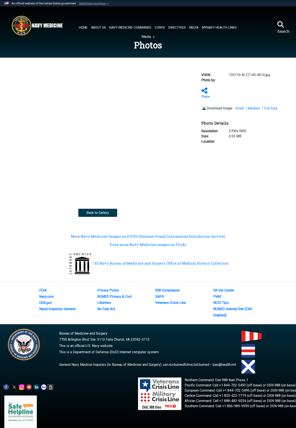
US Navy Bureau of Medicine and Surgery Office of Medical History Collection (161, 263)
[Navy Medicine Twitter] (14, 387)
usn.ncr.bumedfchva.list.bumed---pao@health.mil (199, 365)
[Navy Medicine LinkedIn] (36, 387)
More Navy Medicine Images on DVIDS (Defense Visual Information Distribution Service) (148, 236)
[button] (94, 3)
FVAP (217, 297)
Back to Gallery (97, 213)
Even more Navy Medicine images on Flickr (148, 244)
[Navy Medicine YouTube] (29, 387)
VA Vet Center (223, 290)
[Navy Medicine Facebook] (6, 387)
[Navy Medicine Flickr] (44, 387)
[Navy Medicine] (37, 25)
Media (146, 37)
